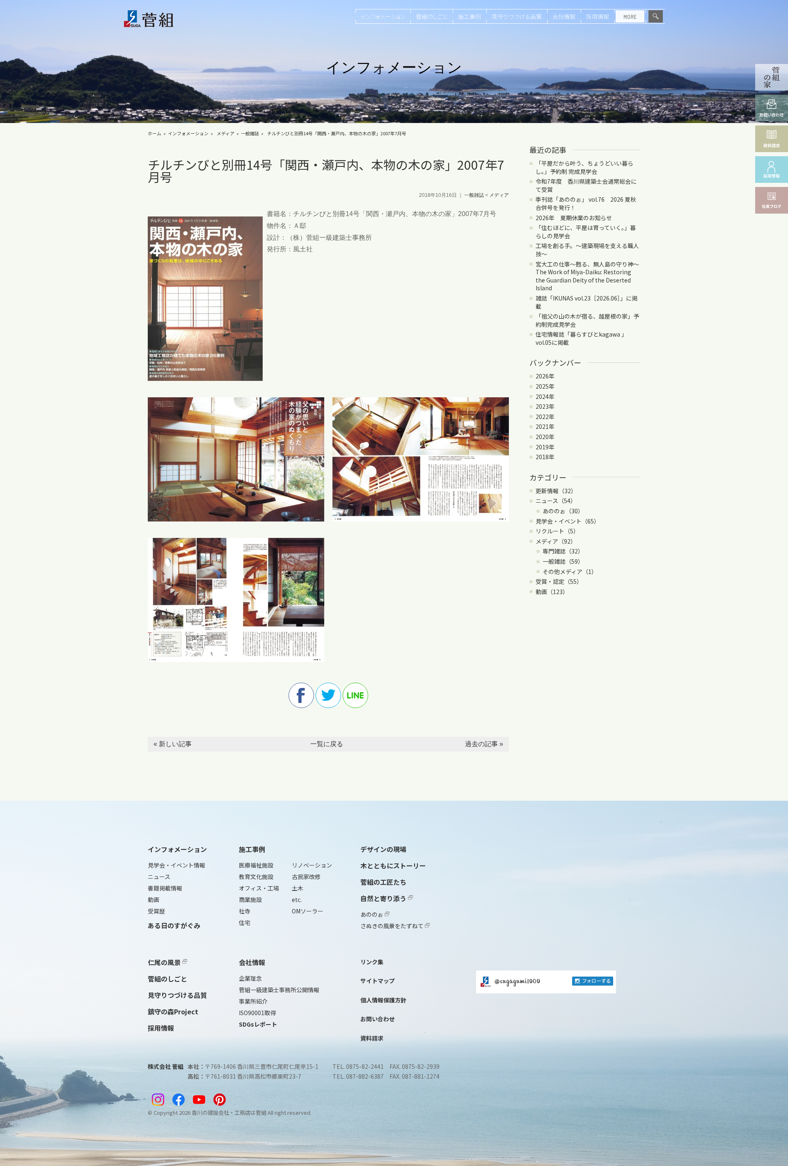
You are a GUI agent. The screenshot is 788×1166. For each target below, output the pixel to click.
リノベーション (312, 865)
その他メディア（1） (570, 571)
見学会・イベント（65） (568, 521)
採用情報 (597, 16)
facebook (301, 695)
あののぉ (372, 914)
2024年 (545, 396)
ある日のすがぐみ (174, 925)
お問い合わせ (377, 1019)
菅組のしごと (431, 16)
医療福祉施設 (256, 865)
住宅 (244, 922)
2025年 (545, 386)
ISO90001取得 (257, 1013)
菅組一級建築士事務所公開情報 (279, 990)
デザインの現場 (383, 849)
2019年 (545, 447)
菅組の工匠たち (383, 882)
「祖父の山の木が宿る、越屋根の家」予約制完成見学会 (587, 320)
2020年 (545, 437)
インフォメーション (383, 16)
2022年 (545, 416)
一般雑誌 (250, 133)
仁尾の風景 (165, 962)
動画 (153, 899)
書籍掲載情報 (165, 888)
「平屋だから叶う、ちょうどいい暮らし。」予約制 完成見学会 (584, 167)
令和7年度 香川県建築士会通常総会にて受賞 (586, 185)
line (355, 695)
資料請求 (371, 1038)
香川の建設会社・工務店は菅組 (229, 1112)
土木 (297, 888)
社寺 (244, 911)
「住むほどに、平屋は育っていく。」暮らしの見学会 (586, 231)
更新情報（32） (556, 491)
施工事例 (469, 16)
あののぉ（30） (563, 511)
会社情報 (563, 16)
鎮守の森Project (173, 1011)
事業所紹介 (253, 1001)
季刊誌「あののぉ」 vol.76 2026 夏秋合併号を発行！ (586, 203)
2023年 (545, 406)
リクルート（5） (557, 531)
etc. (297, 899)
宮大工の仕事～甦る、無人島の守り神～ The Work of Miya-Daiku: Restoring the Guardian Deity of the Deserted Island (590, 276)
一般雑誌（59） (563, 561)
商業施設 (250, 899)
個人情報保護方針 (383, 1000)
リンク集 (371, 962)
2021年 (545, 426)
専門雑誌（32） (563, 551)
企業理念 (250, 978)
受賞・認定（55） (559, 581)
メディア (225, 133)
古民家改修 (306, 876)
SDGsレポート (258, 1024)
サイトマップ (377, 981)
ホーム (154, 133)
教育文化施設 (256, 876)
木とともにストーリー (393, 865)
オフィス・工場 (259, 888)
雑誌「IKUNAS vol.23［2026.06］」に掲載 (586, 302)
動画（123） (552, 592)
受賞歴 (156, 911)
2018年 (545, 457)
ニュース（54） (556, 500)
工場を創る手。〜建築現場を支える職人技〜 (587, 249)
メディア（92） (556, 541)
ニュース (159, 876)
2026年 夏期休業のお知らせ (574, 218)
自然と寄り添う (384, 898)
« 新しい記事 (172, 743)
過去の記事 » (484, 743)
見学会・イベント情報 (176, 865)
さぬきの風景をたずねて (392, 926)
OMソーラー (307, 911)
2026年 (545, 376)
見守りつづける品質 (517, 16)
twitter (328, 695)
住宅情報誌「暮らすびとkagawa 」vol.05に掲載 (581, 338)
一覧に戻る (326, 743)
